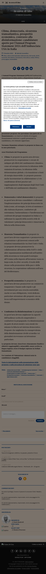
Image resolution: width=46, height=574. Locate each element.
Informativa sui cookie (25, 108)
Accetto (29, 126)
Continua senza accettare (35, 82)
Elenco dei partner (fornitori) (12, 120)
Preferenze (16, 126)
